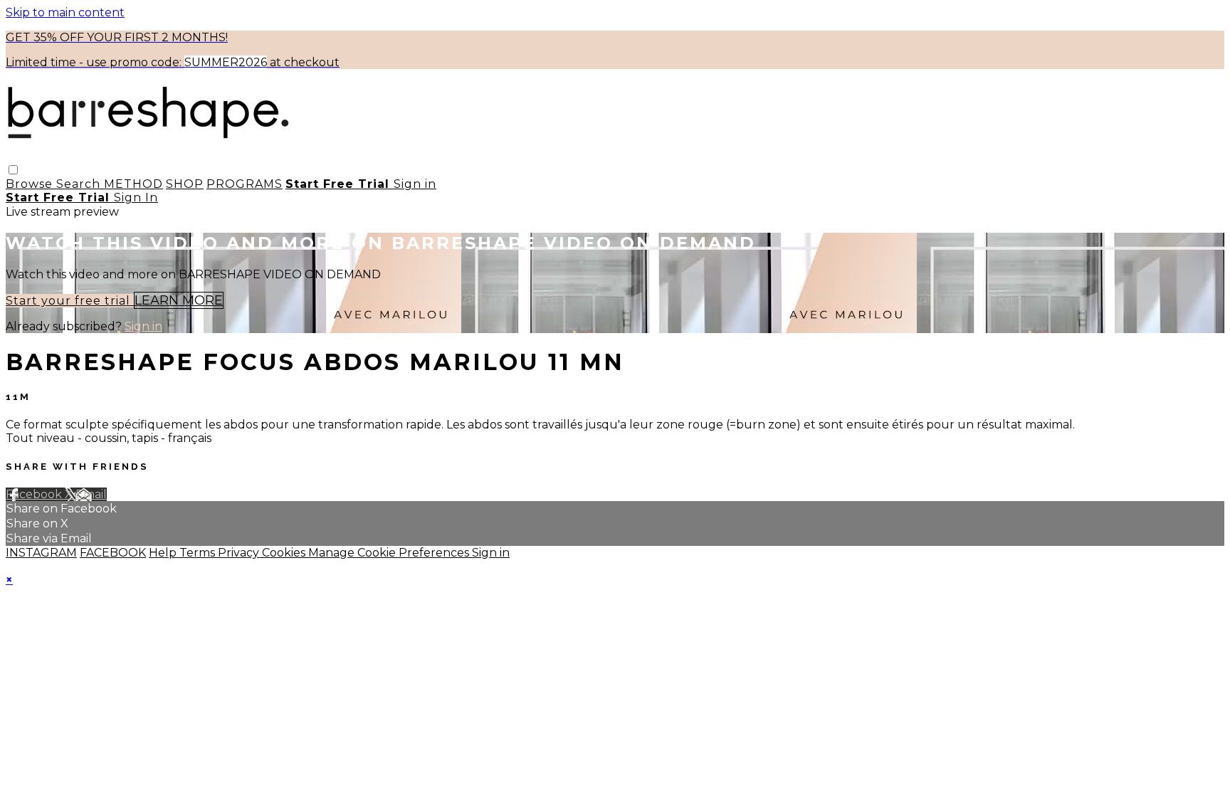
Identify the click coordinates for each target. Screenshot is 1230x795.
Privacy (240, 552)
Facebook (35, 494)
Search (80, 184)
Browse (31, 184)
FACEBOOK (113, 552)
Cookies (285, 552)
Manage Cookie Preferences (390, 552)
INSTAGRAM (41, 552)
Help (164, 552)
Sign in (415, 184)
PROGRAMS (244, 184)
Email (91, 494)
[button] (13, 169)
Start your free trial (70, 300)
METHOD (133, 184)
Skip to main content (65, 12)
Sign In (136, 197)
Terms (198, 552)
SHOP (185, 184)
